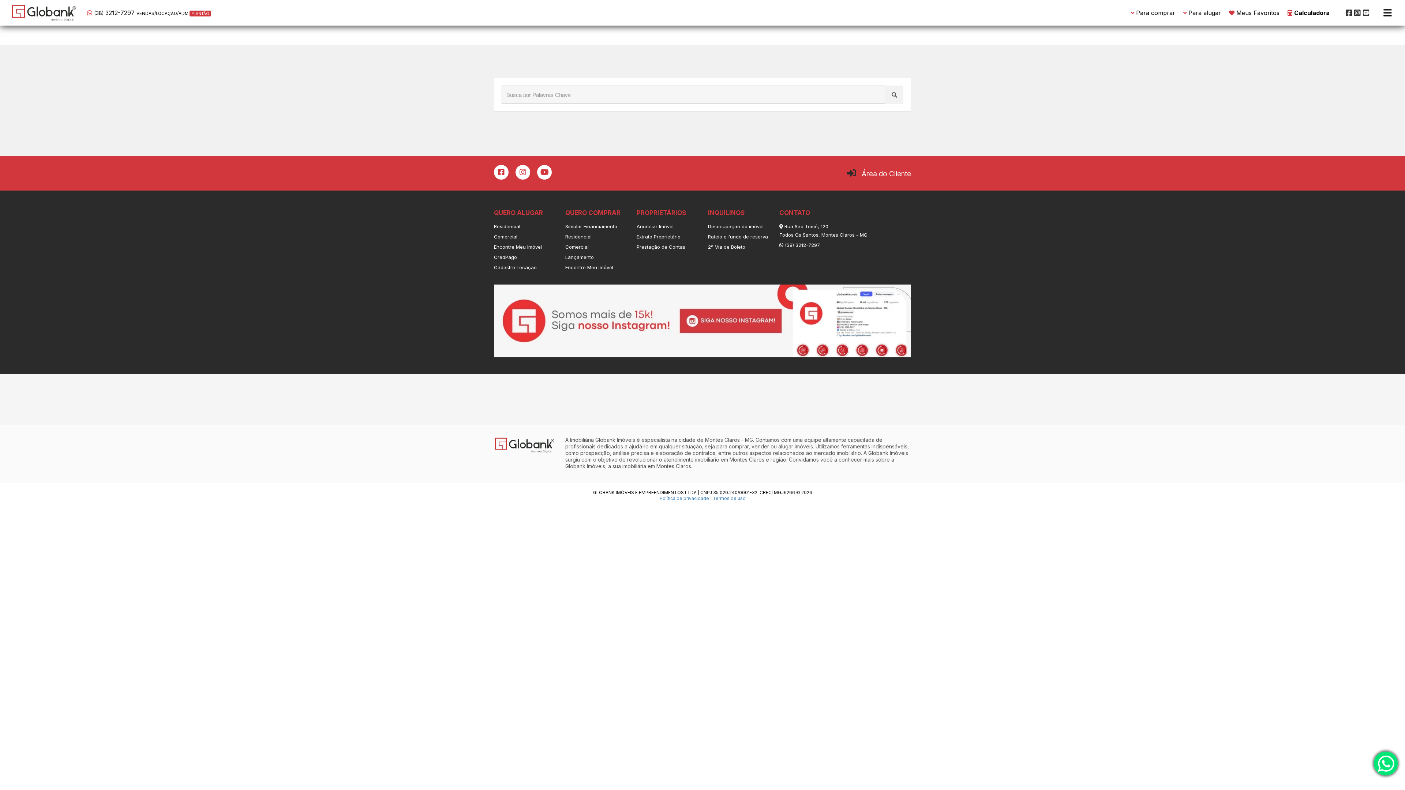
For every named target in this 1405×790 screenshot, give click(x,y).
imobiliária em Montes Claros (656, 466)
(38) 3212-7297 (801, 245)
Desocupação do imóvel (736, 226)
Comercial (505, 237)
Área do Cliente (886, 174)
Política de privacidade (684, 498)
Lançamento (579, 257)
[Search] (894, 95)
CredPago (505, 257)
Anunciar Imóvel (655, 226)
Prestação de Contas (661, 247)
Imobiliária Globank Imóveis (602, 440)
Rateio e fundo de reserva (738, 237)
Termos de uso (729, 498)
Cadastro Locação (515, 267)
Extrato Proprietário (659, 237)
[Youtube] (1366, 12)
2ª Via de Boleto (726, 247)
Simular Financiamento (591, 226)
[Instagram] (1357, 12)
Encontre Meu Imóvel (518, 247)
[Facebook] (1349, 12)
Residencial (507, 226)
